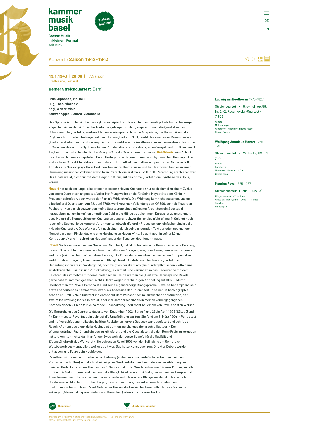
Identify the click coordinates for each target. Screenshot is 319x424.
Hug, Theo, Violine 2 (63, 104)
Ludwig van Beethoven (239, 99)
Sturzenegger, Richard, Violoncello (74, 114)
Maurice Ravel (233, 184)
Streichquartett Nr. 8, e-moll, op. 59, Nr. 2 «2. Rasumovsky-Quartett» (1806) (241, 111)
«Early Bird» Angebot (144, 405)
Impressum (55, 416)
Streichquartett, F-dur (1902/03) (238, 191)
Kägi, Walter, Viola (62, 109)
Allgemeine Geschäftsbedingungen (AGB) (86, 416)
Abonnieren (64, 405)
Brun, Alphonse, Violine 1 (67, 99)
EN (267, 29)
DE (267, 20)
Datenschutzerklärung (123, 416)
